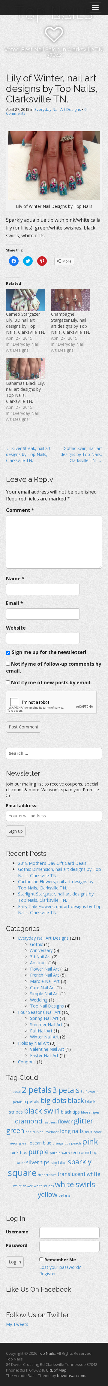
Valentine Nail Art (47, 1049)
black (76, 1100)
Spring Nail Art (44, 1018)
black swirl (42, 1110)
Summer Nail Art (46, 1024)
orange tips (61, 1143)
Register (47, 1273)
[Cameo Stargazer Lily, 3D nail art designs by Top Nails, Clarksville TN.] (25, 300)
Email (14, 603)
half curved (35, 1132)
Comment (20, 510)
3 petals (66, 1090)
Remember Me (60, 1260)
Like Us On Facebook (38, 1289)
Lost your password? (60, 1267)
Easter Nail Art (44, 1055)
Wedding (39, 1000)
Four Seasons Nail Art (39, 1012)
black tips (70, 1112)
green (15, 1130)
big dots (53, 1100)
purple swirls (60, 1153)
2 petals (36, 1089)
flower (65, 1121)
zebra (64, 1195)
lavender (52, 1132)
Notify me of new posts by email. (51, 682)
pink (90, 1141)
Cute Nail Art (42, 987)
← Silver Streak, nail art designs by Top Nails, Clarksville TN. (28, 454)
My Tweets (17, 1324)
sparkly (80, 1161)
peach (76, 1143)
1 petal (15, 1092)
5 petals (31, 1101)
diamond (28, 1121)
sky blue (59, 1163)
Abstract (38, 962)
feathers (50, 1122)
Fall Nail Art (41, 1031)
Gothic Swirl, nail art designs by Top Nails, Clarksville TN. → (81, 454)
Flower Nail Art (44, 969)
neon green (19, 1143)
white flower (23, 1186)
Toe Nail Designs (47, 1006)
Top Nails (46, 1353)
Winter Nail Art (44, 1037)
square (22, 1173)
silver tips (38, 1162)
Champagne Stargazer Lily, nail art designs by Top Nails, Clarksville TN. (70, 323)
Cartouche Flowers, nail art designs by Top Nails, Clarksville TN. (55, 885)
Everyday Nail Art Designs (57, 109)
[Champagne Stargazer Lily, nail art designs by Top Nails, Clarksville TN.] (70, 300)
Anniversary (41, 950)
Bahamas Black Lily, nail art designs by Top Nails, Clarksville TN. (25, 392)
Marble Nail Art (45, 981)
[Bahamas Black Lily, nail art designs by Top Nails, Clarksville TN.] (25, 369)
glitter (83, 1121)
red (74, 1152)
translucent (71, 1174)
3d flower (88, 1092)
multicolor (93, 1132)
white (93, 1174)
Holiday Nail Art (33, 1043)
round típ (88, 1152)
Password (16, 1245)
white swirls (75, 1184)
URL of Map (56, 1370)
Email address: (22, 805)
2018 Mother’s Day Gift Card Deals (52, 863)
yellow (48, 1194)
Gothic (36, 944)
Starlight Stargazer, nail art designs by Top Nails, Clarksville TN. (56, 897)
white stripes (44, 1186)
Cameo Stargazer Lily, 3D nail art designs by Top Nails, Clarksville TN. (25, 323)
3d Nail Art (40, 956)
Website (16, 628)
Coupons (27, 1062)
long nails (72, 1131)
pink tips (18, 1152)
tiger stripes (47, 1175)
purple (38, 1151)
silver (21, 1163)
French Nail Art (44, 975)
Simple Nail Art (44, 993)
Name (15, 578)
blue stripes (90, 1112)
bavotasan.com (71, 1375)
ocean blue (40, 1143)
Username (17, 1232)
